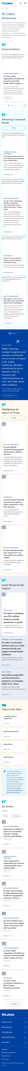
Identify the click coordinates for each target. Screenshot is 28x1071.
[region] (15, 77)
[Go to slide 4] (15, 105)
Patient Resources (7, 1032)
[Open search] (20, 3)
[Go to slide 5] (17, 105)
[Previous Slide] (3, 105)
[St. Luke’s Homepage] (8, 1014)
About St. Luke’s (7, 1022)
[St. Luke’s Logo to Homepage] (7, 3)
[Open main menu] (24, 3)
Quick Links (5, 1042)
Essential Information (8, 1037)
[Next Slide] (24, 105)
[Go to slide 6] (19, 105)
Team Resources (7, 1027)
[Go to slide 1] (8, 105)
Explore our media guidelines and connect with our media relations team (14, 790)
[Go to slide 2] (10, 105)
